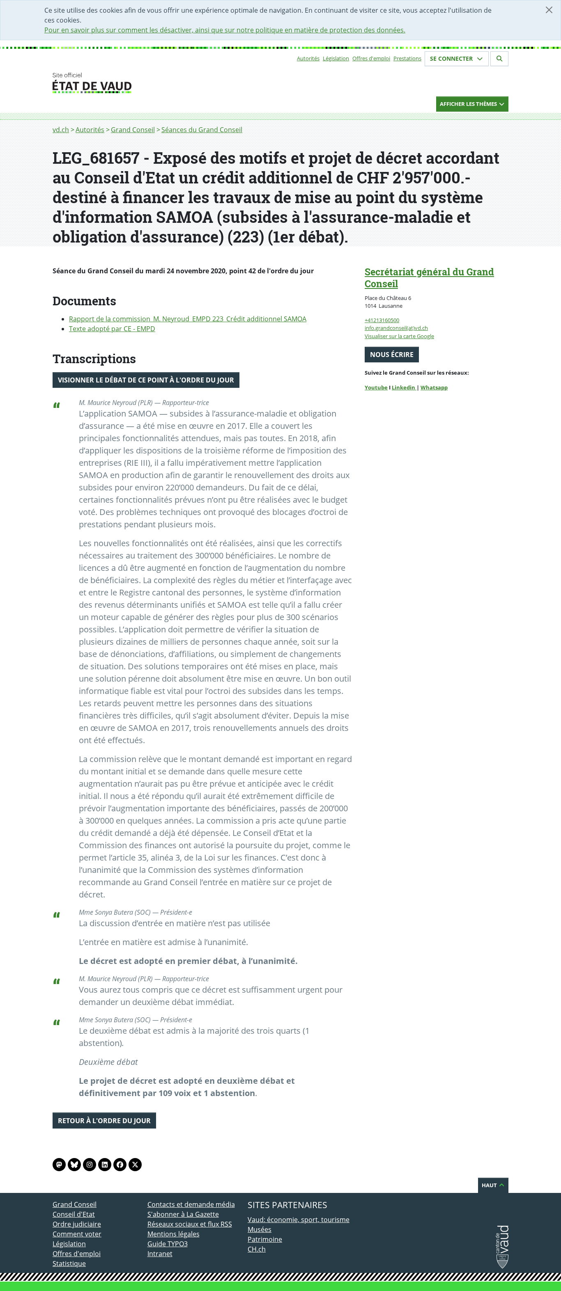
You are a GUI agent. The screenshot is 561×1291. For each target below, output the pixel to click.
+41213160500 (382, 320)
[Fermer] (549, 9)
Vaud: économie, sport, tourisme (298, 1219)
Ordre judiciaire (77, 1224)
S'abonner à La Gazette (183, 1214)
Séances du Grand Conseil (201, 129)
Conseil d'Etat (74, 1214)
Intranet (159, 1253)
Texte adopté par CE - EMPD (112, 328)
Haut (490, 1185)
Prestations (407, 58)
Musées (259, 1229)
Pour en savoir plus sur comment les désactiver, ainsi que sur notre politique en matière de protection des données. (224, 29)
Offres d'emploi (371, 58)
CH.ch (257, 1249)
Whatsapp (434, 387)
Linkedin (404, 387)
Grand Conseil (133, 129)
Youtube (376, 387)
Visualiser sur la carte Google (399, 336)
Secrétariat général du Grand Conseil (429, 278)
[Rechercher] (499, 58)
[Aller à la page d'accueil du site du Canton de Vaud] (144, 83)
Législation (336, 58)
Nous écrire (392, 354)
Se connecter (452, 58)
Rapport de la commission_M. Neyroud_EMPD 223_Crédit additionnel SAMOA (187, 318)
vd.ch (61, 129)
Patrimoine (265, 1239)
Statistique (69, 1263)
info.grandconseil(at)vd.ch (396, 328)
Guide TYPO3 (167, 1243)
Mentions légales (173, 1233)
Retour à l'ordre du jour (104, 1120)
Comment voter (77, 1233)
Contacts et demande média (191, 1204)
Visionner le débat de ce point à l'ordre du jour (146, 380)
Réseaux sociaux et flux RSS (189, 1224)
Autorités (308, 58)
